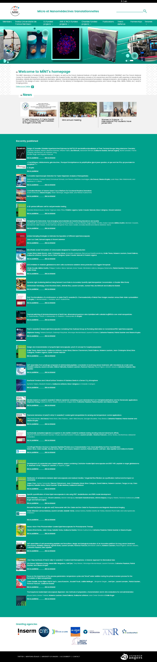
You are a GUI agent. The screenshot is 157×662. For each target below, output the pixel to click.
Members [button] (7, 21)
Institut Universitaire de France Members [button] (25, 23)
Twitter (21, 656)
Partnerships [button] (136, 21)
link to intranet (50, 158)
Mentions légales (32, 656)
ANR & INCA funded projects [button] (69, 23)
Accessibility (65, 656)
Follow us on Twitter (23, 86)
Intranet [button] (148, 21)
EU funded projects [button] (48, 23)
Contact (76, 656)
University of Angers (50, 656)
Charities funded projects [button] (89, 23)
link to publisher (33, 158)
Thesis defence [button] (121, 23)
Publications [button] (108, 21)
